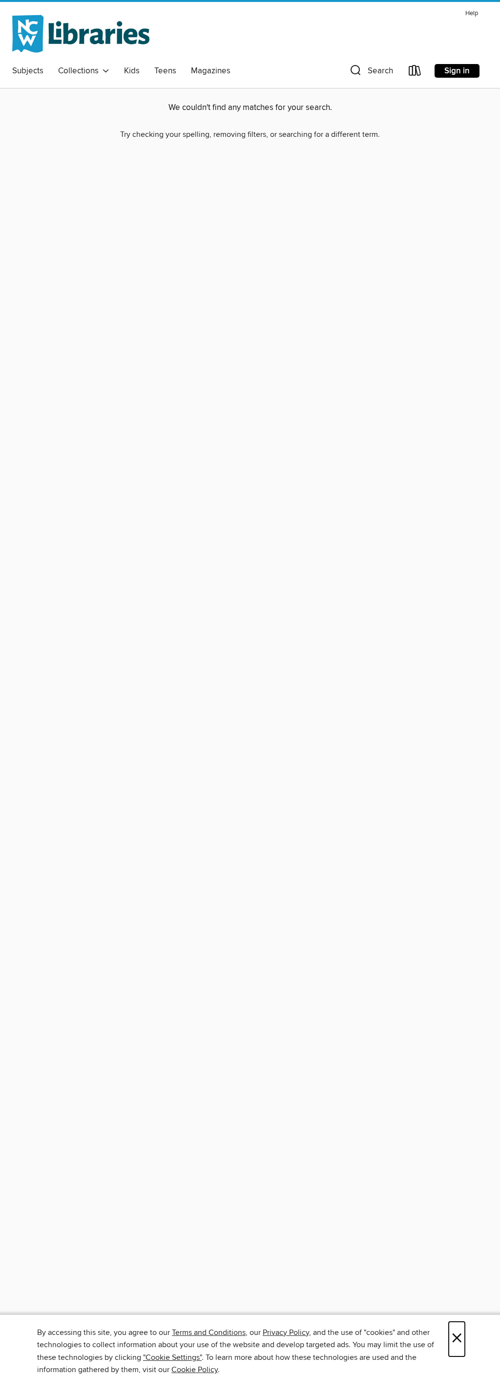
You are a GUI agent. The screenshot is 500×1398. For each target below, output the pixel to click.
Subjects (27, 71)
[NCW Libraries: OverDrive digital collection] (81, 33)
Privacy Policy (286, 1332)
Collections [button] (80, 71)
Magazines (210, 71)
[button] (370, 72)
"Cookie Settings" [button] (172, 1357)
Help (471, 13)
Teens (165, 71)
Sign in (457, 71)
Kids (132, 71)
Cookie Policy (194, 1370)
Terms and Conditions (209, 1332)
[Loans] (415, 72)
